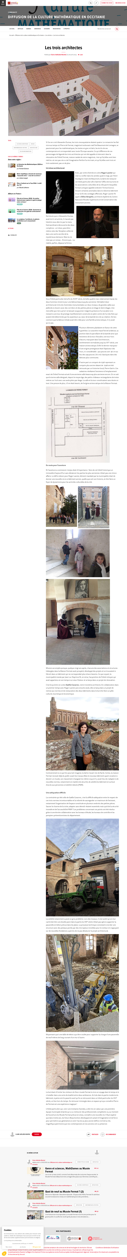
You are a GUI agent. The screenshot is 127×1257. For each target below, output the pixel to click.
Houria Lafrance (24, 188)
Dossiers (47, 29)
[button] (4, 1253)
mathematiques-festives (20, 147)
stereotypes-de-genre (83, 1162)
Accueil (12, 29)
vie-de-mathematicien (25, 151)
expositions (95, 1185)
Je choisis (23, 1247)
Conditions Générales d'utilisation (107, 1247)
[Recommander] (103, 1135)
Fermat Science (24, 169)
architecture (33, 147)
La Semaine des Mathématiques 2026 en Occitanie (30, 165)
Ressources (57, 29)
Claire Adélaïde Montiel (58, 55)
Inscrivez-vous (120, 3)
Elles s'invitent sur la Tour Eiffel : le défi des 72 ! (29, 184)
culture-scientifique (22, 144)
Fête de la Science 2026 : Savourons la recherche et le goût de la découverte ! (29, 211)
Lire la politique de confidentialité (13, 1240)
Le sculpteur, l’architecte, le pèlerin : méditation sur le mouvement (28, 220)
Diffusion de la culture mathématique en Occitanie (56, 17)
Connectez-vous (107, 3)
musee (33, 144)
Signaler (13, 235)
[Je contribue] (96, 3)
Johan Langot (23, 178)
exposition (96, 1162)
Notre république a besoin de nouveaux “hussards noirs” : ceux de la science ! (29, 175)
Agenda (28, 29)
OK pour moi (37, 1247)
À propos (67, 29)
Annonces (37, 29)
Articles (20, 29)
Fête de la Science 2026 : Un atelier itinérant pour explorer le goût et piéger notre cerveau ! (29, 200)
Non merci (9, 1247)
